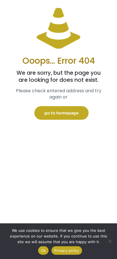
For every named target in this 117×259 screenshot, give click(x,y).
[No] (110, 241)
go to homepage (61, 112)
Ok (43, 250)
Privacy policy (66, 250)
